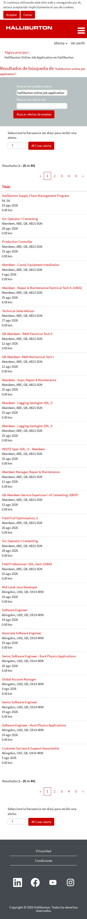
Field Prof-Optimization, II (20, 518)
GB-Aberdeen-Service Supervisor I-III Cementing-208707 (40, 495)
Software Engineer (14, 610)
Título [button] (6, 187)
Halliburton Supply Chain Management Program (35, 195)
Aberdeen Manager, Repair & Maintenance (31, 472)
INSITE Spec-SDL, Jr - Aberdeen (23, 449)
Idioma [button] (59, 43)
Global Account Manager (19, 679)
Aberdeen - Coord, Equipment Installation (30, 265)
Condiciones (43, 860)
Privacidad (43, 851)
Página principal (16, 52)
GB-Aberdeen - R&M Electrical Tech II (27, 334)
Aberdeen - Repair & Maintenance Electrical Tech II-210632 (42, 288)
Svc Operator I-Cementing (20, 219)
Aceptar (11, 15)
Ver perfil (78, 43)
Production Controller (17, 241)
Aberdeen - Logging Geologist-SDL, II (27, 403)
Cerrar (27, 15)
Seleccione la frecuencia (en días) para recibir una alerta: (42, 135)
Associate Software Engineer (21, 633)
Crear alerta (42, 145)
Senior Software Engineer (19, 702)
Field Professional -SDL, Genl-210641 (27, 564)
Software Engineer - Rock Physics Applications (34, 725)
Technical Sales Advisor (18, 311)
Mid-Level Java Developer (19, 587)
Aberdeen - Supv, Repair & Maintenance (29, 380)
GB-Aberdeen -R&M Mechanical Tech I (28, 357)
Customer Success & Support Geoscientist (30, 748)
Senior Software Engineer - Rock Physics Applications (39, 656)
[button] (72, 30)
